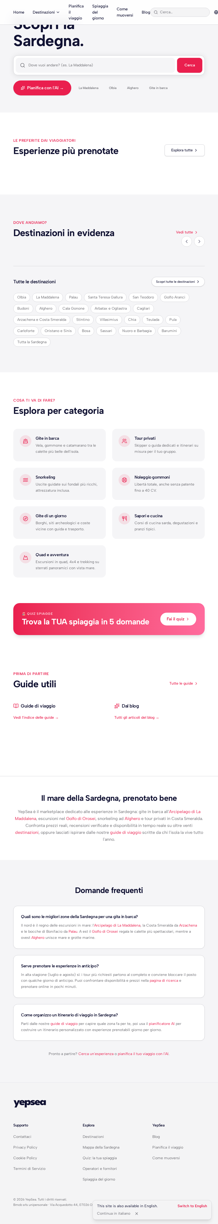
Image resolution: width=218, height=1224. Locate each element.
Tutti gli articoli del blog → (136, 717)
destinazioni (27, 832)
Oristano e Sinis (58, 331)
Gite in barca (158, 88)
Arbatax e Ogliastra (111, 308)
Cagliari (143, 308)
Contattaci (22, 1136)
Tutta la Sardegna (32, 342)
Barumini (169, 331)
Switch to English (192, 1206)
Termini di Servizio (29, 1168)
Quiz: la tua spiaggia (100, 1158)
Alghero (133, 88)
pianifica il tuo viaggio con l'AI (143, 1054)
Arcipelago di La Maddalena (117, 925)
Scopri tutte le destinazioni (175, 282)
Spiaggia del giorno (100, 12)
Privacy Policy (25, 1147)
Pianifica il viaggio (76, 12)
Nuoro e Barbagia (137, 331)
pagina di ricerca (164, 980)
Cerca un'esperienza (96, 1054)
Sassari (106, 331)
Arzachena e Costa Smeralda (41, 319)
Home (18, 12)
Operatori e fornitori (100, 1168)
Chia (132, 319)
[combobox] (183, 12)
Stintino (83, 319)
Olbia (112, 88)
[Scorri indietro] (186, 241)
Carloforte (26, 331)
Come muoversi (125, 12)
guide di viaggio (125, 832)
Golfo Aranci (174, 297)
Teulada (152, 319)
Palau (73, 297)
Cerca (190, 65)
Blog (146, 12)
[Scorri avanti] (199, 241)
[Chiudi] (137, 1213)
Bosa (86, 331)
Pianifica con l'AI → (45, 87)
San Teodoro (143, 297)
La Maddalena (88, 88)
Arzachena (188, 925)
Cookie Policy (25, 1158)
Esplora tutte (182, 150)
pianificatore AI (162, 1023)
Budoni (23, 308)
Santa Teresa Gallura (105, 297)
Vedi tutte (184, 232)
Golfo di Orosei (80, 818)
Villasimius (109, 319)
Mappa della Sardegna (101, 1147)
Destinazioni (44, 12)
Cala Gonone (73, 308)
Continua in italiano (113, 1213)
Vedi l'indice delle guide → (36, 717)
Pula (173, 319)
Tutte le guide (181, 683)
